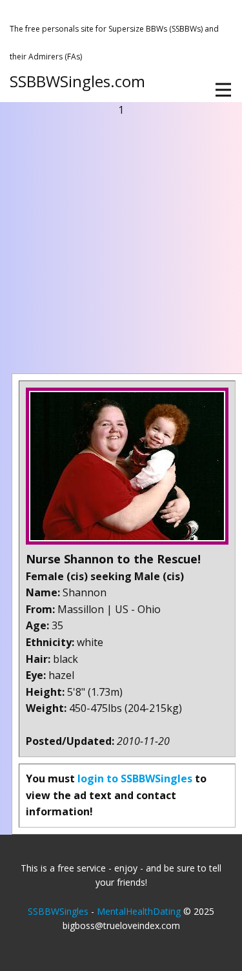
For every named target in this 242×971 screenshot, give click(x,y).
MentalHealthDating (139, 911)
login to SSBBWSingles (134, 778)
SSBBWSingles (58, 911)
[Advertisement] (121, 246)
